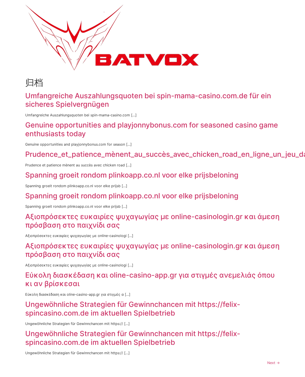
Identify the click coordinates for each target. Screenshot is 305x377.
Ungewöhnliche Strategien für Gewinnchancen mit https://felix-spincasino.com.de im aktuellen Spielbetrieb (132, 308)
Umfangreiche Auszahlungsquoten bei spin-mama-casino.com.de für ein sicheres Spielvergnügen (148, 100)
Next (273, 362)
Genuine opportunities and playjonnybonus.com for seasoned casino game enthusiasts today (151, 129)
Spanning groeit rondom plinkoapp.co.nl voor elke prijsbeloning (131, 175)
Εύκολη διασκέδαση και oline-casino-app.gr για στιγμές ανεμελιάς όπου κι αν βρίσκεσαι (150, 279)
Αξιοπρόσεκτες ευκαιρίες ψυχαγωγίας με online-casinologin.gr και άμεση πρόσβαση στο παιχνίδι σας (152, 220)
